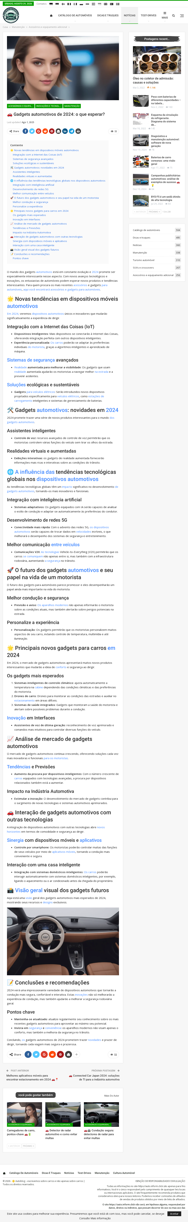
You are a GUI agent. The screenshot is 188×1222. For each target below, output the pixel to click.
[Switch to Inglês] (105, 4)
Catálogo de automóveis (75, 15)
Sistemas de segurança (31, 360)
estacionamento (24, 700)
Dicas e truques (107, 15)
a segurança (52, 560)
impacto (67, 486)
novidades (94, 1040)
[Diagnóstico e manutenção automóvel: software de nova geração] (141, 140)
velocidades (83, 531)
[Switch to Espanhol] (93, 4)
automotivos (44, 272)
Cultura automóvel (124, 1172)
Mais (165, 17)
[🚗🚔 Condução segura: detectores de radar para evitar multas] (101, 1114)
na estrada (101, 371)
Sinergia (15, 840)
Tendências (18, 766)
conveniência (53, 1028)
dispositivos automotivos (48, 313)
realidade (20, 371)
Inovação (16, 718)
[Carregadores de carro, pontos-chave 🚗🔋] (24, 1114)
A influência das (35, 472)
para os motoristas (56, 758)
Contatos (42, 3)
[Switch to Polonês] (81, 4)
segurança (35, 1028)
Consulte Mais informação (95, 1218)
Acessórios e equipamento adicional (21, 106)
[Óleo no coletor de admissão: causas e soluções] (157, 60)
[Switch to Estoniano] (57, 4)
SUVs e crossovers (143, 267)
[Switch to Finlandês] (63, 4)
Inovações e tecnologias (49, 106)
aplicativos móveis (63, 851)
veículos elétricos (68, 396)
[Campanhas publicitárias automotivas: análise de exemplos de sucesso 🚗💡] (141, 180)
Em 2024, (13, 313)
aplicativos (91, 840)
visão (29, 898)
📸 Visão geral (25, 890)
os (23, 1040)
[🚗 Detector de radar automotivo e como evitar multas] (62, 1114)
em (111, 648)
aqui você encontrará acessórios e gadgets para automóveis (61, 289)
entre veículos (65, 544)
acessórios (80, 285)
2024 (95, 272)
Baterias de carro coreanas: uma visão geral (163, 160)
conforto (61, 667)
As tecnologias (50, 552)
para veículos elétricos (41, 392)
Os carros (56, 342)
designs (48, 902)
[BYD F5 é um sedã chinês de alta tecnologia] (141, 201)
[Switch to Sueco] (117, 4)
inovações (81, 994)
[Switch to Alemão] (51, 4)
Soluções (16, 384)
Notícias (129, 15)
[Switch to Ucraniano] (99, 4)
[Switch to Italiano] (75, 4)
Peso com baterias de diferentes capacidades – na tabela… (166, 100)
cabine (39, 687)
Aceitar (174, 1213)
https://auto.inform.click (150, 1186)
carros (18, 778)
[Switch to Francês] (69, 4)
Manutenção (71, 106)
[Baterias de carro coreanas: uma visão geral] (141, 161)
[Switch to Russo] (87, 4)
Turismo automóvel (143, 260)
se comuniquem (33, 556)
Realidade (20, 367)
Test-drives (148, 15)
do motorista (36, 347)
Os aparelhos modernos (52, 605)
